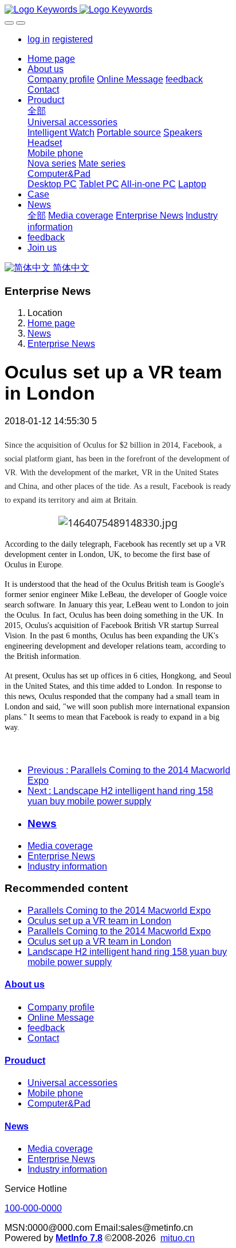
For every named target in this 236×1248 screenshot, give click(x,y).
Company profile (61, 1007)
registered (72, 39)
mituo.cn (177, 1238)
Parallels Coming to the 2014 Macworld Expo (119, 910)
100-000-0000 (33, 1208)
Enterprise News (61, 344)
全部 (36, 111)
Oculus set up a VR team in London (99, 921)
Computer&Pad (59, 1103)
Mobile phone (55, 1093)
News (39, 333)
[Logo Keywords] (118, 10)
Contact (43, 1038)
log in (38, 39)
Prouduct (25, 1060)
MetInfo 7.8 (79, 1238)
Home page (51, 59)
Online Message (60, 1017)
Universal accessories (72, 1083)
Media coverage (60, 846)
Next (120, 796)
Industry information (67, 866)
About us (25, 984)
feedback (46, 1028)
